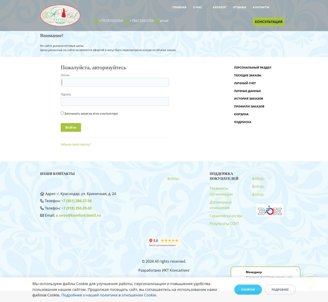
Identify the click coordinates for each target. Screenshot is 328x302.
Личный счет (245, 83)
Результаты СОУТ (224, 223)
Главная (179, 7)
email (164, 20)
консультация (268, 21)
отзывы (239, 7)
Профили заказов (249, 106)
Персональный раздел (252, 67)
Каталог (219, 7)
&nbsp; (179, 15)
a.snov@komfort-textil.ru (78, 215)
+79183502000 (111, 20)
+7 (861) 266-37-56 (76, 200)
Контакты (261, 7)
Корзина (241, 114)
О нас (197, 7)
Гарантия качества (226, 215)
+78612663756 (142, 20)
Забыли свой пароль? (76, 144)
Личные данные (247, 91)
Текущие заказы (247, 75)
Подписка (242, 122)
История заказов (248, 98)
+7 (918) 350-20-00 (76, 208)
